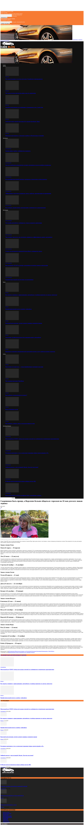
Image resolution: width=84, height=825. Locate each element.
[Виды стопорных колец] (12, 405)
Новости (4, 66)
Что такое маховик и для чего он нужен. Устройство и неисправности (23, 79)
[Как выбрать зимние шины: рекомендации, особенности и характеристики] (12, 204)
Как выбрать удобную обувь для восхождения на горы (20, 423)
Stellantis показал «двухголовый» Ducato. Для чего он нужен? (21, 467)
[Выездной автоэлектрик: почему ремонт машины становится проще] (12, 319)
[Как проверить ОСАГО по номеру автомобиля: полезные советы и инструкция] (12, 262)
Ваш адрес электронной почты (18, 22)
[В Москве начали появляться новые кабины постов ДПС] (12, 477)
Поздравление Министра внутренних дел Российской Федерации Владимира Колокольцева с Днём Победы (31, 651)
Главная (4, 65)
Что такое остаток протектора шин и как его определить (20, 93)
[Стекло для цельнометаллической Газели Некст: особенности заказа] (12, 247)
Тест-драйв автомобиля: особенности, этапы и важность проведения (23, 223)
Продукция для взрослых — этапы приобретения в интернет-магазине (24, 366)
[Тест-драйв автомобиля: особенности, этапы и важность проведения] (12, 219)
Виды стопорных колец (11, 409)
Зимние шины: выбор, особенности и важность (18, 151)
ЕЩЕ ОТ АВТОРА (21, 655)
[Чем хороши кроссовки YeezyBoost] (12, 377)
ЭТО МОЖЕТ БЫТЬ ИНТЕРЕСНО (8, 655)
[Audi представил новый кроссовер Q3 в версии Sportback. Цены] (12, 118)
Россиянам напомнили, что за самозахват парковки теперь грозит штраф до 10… (27, 453)
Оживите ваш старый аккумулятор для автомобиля (19, 279)
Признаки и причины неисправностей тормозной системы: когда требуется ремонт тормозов (30, 351)
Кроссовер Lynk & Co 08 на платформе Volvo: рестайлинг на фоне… (23, 495)
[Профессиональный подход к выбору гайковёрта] (12, 305)
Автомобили (8, 436)
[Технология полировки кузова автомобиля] (3, 793)
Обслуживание (5, 210)
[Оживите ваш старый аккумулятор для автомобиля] (12, 276)
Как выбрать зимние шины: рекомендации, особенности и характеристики (25, 207)
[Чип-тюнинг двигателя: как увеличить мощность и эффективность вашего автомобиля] (12, 233)
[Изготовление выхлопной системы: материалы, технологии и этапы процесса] (12, 175)
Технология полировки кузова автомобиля (12, 795)
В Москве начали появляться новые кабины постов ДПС (20, 481)
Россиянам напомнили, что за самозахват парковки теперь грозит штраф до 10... (22, 746)
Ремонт (4, 282)
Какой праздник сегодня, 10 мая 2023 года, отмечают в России (21, 652)
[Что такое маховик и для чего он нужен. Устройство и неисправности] (12, 75)
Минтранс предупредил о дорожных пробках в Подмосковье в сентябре (24, 135)
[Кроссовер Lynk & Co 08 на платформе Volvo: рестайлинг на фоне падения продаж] (12, 492)
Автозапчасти (5, 138)
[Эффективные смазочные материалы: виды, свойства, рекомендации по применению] (12, 190)
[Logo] (7, 47)
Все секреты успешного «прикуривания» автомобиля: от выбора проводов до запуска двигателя (31, 295)
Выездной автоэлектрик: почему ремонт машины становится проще (23, 323)
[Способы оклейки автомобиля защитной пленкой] (3, 783)
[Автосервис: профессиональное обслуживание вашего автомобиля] (12, 333)
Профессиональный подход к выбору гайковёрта (18, 309)
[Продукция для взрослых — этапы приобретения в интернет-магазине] (12, 363)
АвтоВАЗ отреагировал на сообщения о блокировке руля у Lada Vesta (24, 107)
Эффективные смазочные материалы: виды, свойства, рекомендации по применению (28, 193)
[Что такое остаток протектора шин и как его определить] (12, 89)
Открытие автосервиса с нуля (8, 804)
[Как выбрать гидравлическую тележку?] (12, 391)
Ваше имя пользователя (17, 14)
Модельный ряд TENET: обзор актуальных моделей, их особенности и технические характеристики (32, 438)
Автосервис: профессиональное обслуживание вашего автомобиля (23, 337)
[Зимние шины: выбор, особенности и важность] (12, 147)
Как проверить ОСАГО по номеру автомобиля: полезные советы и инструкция (26, 265)
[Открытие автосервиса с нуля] (3, 802)
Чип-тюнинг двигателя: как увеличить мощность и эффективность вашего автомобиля (28, 237)
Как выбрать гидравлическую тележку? (16, 395)
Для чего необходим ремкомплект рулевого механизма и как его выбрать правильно (28, 165)
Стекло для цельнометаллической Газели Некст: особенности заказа (23, 251)
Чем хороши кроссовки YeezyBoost (14, 381)
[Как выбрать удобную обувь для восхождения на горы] (12, 420)
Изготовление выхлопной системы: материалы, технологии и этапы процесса (26, 179)
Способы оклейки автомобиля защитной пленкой (13, 786)
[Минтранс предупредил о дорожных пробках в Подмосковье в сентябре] (12, 132)
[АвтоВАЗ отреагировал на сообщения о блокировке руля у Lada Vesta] (12, 103)
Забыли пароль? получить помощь (7, 18)
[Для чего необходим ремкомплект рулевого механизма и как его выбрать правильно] (12, 161)
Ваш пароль (14, 16)
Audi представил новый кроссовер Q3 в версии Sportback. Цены (22, 121)
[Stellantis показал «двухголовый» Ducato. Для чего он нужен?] (12, 463)
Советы (7, 364)
